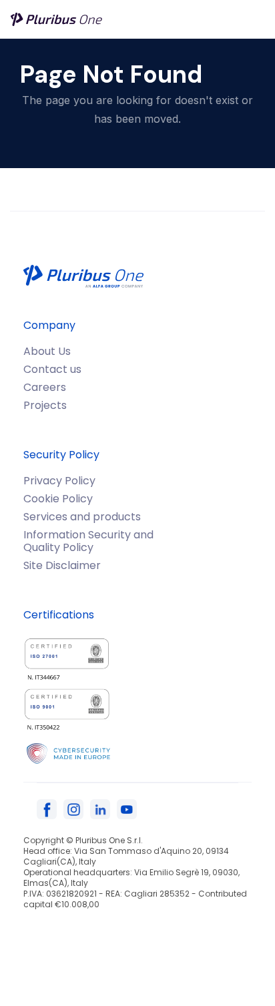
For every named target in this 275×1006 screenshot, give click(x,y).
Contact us (52, 369)
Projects (45, 405)
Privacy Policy (59, 480)
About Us (47, 351)
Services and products (82, 516)
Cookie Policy (58, 498)
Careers (44, 387)
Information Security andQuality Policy (88, 541)
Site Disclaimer (62, 565)
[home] (57, 19)
